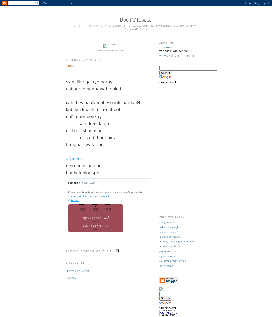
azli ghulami (166, 222)
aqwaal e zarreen (168, 256)
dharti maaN (166, 265)
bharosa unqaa (167, 232)
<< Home (71, 277)
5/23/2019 (105, 251)
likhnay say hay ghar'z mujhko (177, 241)
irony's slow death (169, 246)
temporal (166, 48)
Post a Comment (78, 271)
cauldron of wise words (172, 261)
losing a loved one (170, 237)
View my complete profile (177, 56)
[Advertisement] (144, 39)
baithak (136, 19)
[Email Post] (116, 251)
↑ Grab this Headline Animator (109, 50)
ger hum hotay (167, 251)
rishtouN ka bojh (169, 227)
